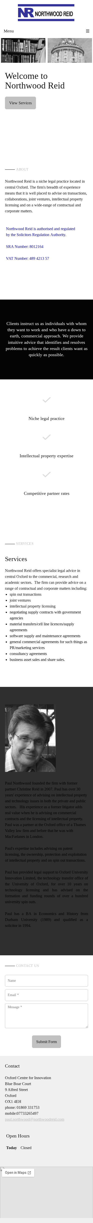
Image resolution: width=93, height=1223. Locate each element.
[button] (23, 50)
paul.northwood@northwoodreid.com (34, 1119)
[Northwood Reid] (46, 12)
